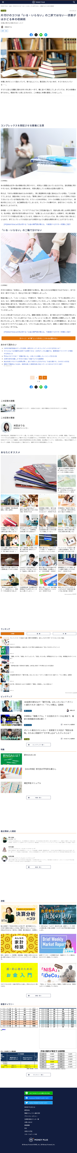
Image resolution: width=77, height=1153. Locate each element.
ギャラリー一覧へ (38, 1074)
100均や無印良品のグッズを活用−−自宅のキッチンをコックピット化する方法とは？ (32, 348)
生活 (10, 6)
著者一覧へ (38, 867)
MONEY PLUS (4, 6)
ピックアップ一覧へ (39, 744)
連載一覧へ (38, 995)
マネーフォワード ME (30, 1134)
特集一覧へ (38, 797)
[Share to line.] (40, 34)
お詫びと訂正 (28, 1131)
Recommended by (68, 594)
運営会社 (27, 1110)
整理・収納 (4, 31)
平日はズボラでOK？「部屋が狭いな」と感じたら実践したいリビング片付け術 (30, 356)
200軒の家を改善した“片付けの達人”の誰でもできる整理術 (24, 359)
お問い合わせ (28, 1122)
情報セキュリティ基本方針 (32, 1113)
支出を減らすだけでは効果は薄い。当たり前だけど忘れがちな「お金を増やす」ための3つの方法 (36, 361)
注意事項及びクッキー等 (31, 1119)
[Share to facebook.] (31, 34)
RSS (25, 1128)
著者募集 (27, 1125)
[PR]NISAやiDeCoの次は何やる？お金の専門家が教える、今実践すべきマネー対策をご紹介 (37, 224)
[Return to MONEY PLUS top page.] (38, 2)
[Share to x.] (36, 34)
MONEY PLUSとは (29, 1107)
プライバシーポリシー (31, 1116)
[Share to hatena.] (45, 34)
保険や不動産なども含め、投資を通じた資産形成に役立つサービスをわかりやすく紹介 (33, 364)
